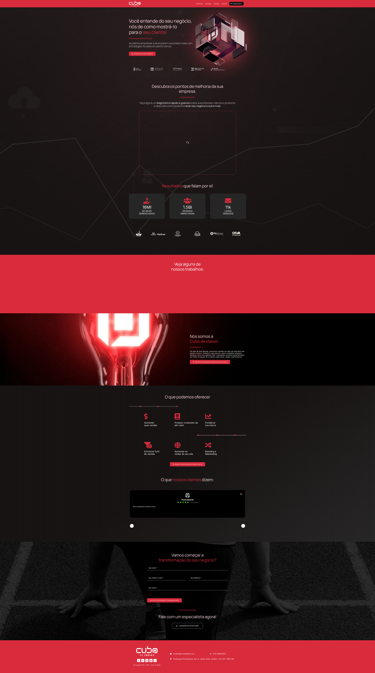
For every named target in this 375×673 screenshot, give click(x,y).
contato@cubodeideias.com (183, 654)
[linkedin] (151, 660)
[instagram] (146, 660)
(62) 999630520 (219, 654)
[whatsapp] (155, 660)
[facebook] (138, 660)
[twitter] (142, 660)
